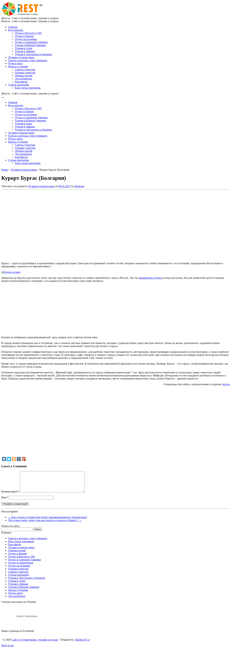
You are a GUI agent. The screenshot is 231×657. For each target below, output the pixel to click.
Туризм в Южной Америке (30, 45)
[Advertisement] (50, 224)
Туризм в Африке (25, 51)
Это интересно (23, 78)
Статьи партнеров (18, 84)
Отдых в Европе (24, 36)
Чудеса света (15, 63)
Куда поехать (15, 30)
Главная (12, 27)
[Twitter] (9, 459)
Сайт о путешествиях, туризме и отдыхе (35, 639)
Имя (4, 497)
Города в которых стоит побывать (27, 60)
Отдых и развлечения (20, 562)
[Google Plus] (24, 459)
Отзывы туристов (25, 72)
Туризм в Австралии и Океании (33, 54)
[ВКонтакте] (4, 459)
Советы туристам (25, 69)
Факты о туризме (18, 66)
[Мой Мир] (19, 459)
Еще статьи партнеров (28, 87)
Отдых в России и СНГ (28, 33)
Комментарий (10, 491)
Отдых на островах (26, 39)
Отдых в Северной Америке (31, 42)
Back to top (7, 645)
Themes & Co (82, 639)
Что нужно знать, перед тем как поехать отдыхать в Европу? (45, 520)
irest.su (226, 384)
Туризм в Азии (23, 48)
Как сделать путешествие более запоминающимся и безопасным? (47, 517)
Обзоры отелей (23, 75)
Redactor (79, 186)
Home (4, 169)
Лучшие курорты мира (21, 57)
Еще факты (21, 81)
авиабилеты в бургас (151, 277)
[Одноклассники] (14, 459)
